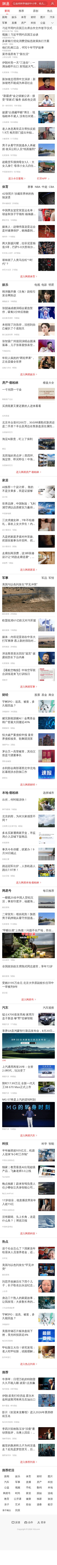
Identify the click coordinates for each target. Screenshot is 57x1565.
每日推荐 (48, 890)
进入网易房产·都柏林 (27, 472)
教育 (6, 1498)
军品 (44, 578)
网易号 (6, 891)
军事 (4, 22)
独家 (39, 1498)
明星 (51, 284)
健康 (28, 1498)
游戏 (50, 1493)
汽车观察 (48, 1007)
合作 (30, 1522)
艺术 (17, 1504)
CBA (51, 186)
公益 (42, 22)
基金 (44, 695)
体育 (23, 17)
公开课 (17, 1498)
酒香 (39, 1504)
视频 (17, 1487)
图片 (42, 17)
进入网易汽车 (27, 1135)
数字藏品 (7, 1510)
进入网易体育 (27, 276)
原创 (35, 10)
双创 (28, 1504)
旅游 (50, 1498)
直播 (14, 22)
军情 (51, 578)
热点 (49, 10)
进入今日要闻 (15, 178)
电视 (37, 284)
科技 (33, 22)
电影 (44, 284)
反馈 (17, 1522)
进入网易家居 (27, 569)
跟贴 (39, 1493)
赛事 (30, 186)
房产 (23, 22)
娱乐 (14, 17)
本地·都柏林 (10, 793)
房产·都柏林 (10, 382)
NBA (37, 186)
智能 (51, 1143)
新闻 (4, 17)
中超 (44, 186)
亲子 (6, 1504)
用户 (52, 3)
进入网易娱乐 (27, 374)
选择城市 (48, 792)
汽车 (52, 17)
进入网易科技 (27, 1233)
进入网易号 (27, 999)
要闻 (7, 10)
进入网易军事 (27, 686)
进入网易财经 (27, 784)
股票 (37, 695)
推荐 (21, 10)
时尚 (17, 1493)
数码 (39, 1487)
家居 (5, 480)
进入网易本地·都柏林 (27, 882)
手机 (28, 1487)
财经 (33, 17)
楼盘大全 (48, 382)
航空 (50, 1504)
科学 (44, 1143)
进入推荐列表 (27, 1462)
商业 (51, 695)
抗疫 (17, 1510)
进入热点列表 (27, 1364)
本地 (50, 1487)
